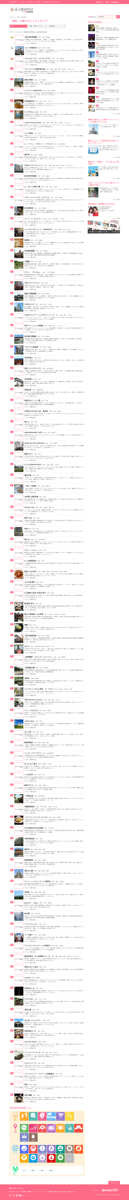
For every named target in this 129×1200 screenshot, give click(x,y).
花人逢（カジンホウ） (33, 1020)
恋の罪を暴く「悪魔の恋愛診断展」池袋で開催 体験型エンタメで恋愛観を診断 (107, 38)
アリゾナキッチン (31, 924)
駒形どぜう (28, 454)
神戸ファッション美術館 (33, 325)
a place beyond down (32, 122)
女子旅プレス (12, 17)
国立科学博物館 (31, 37)
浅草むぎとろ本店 (31, 967)
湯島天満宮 (28, 80)
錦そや (27, 539)
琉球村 (27, 678)
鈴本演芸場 (28, 208)
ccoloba (27, 977)
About (107, 2)
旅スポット (94, 16)
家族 (51, 1170)
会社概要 (23, 1191)
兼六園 (27, 913)
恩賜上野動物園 (30, 293)
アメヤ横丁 (28, 935)
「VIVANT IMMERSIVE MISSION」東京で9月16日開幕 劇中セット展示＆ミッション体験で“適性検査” (107, 47)
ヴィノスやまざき (31, 710)
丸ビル (27, 646)
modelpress (115, 2)
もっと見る (117, 113)
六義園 (27, 261)
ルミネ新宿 (28, 133)
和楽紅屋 (27, 390)
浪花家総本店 (29, 101)
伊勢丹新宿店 (29, 839)
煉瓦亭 (27, 154)
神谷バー (27, 529)
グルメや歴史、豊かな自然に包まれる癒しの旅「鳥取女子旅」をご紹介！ (109, 168)
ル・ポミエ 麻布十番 (32, 187)
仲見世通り (28, 358)
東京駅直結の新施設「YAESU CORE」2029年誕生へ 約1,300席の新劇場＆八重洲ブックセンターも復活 (107, 56)
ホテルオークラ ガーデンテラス (38, 58)
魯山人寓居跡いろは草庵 (33, 614)
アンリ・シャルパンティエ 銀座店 (37, 881)
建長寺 (27, 849)
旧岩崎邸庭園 (29, 251)
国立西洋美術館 (30, 176)
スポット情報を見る (31, 43)
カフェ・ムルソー (31, 550)
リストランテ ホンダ (32, 1052)
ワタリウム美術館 (31, 347)
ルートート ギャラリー (33, 219)
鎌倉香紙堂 (28, 742)
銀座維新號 (28, 860)
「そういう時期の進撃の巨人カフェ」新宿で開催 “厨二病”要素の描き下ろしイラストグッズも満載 (107, 100)
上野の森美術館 (30, 635)
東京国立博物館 (30, 336)
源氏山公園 (28, 871)
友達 (42, 1170)
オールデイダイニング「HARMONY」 (39, 229)
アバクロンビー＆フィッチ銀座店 (37, 945)
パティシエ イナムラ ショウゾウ (36, 197)
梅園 (26, 625)
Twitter (10, 1195)
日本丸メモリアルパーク (33, 165)
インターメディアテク (33, 753)
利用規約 (29, 1191)
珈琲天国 (27, 475)
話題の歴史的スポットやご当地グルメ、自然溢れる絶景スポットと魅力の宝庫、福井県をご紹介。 (109, 189)
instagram (17, 1195)
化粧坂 (27, 892)
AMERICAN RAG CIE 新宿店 (36, 411)
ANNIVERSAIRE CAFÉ (33, 432)
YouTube (20, 1195)
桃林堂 (27, 240)
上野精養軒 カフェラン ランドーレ (38, 657)
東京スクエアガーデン (33, 368)
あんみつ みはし (31, 903)
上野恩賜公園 (29, 668)
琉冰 (26, 1084)
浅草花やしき (29, 988)
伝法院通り (28, 379)
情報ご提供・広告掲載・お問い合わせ (64, 1191)
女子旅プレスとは (14, 1191)
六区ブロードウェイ (32, 283)
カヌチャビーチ (30, 1063)
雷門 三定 (28, 518)
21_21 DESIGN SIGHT (33, 464)
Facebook (13, 1195)
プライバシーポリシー (40, 1191)
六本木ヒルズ (29, 304)
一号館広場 (28, 796)
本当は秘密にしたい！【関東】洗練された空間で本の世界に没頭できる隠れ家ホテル (107, 108)
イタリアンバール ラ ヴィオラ (36, 817)
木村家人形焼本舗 (31, 497)
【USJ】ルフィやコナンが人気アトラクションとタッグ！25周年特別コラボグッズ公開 (107, 74)
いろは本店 (28, 774)
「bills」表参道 (30, 486)
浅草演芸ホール (30, 1031)
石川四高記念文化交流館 (33, 828)
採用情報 (50, 1191)
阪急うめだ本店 (30, 571)
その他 (69, 1158)
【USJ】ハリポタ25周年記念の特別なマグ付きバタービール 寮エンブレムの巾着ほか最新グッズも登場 (107, 65)
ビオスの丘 (28, 999)
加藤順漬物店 (29, 806)
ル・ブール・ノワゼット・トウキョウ (39, 144)
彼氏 (33, 1170)
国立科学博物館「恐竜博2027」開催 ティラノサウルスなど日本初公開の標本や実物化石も (107, 29)
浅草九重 (27, 1010)
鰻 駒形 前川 (29, 603)
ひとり (25, 1170)
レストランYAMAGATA (33, 90)
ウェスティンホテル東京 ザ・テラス (39, 689)
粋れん (27, 422)
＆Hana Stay (29, 721)
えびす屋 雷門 (29, 582)
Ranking (98, 2)
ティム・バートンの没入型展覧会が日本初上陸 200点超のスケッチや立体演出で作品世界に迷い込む (107, 91)
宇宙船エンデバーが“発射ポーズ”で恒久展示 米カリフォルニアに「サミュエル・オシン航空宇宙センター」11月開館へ (107, 82)
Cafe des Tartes (30, 1042)
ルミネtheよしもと (31, 112)
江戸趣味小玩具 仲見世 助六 (35, 593)
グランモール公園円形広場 (34, 69)
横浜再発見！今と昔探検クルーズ (37, 956)
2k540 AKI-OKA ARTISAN (34, 443)
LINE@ (23, 1195)
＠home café (29, 507)
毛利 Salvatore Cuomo (33, 700)
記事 (89, 16)
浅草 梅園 (28, 1095)
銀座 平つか (28, 785)
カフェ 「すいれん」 (33, 272)
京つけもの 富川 (30, 764)
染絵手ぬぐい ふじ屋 (32, 400)
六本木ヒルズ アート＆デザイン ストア (39, 315)
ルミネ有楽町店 (31, 48)
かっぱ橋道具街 (30, 561)
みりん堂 (27, 732)
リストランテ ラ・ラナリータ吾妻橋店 (39, 1074)
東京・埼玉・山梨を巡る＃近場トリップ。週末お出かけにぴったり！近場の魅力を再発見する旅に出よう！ (109, 147)
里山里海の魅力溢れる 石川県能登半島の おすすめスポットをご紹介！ (107, 208)
